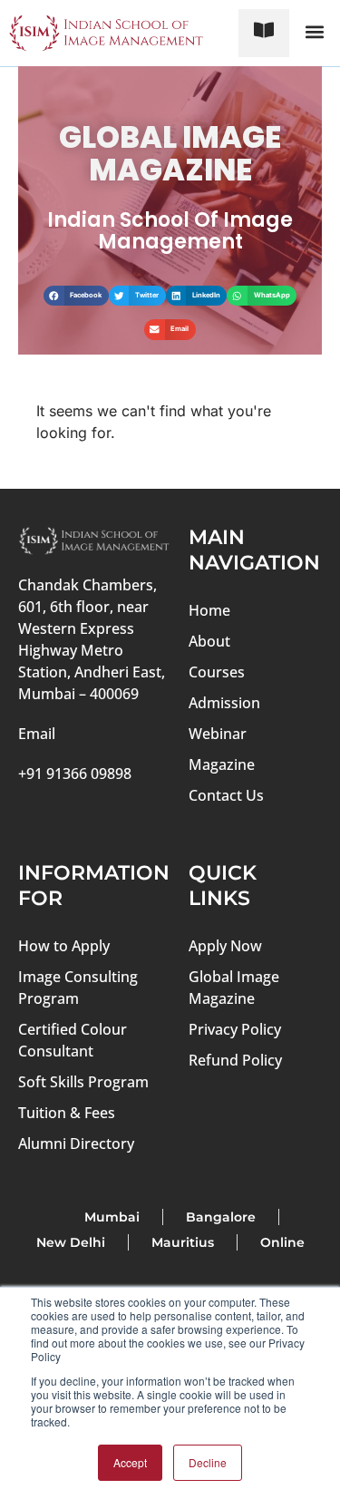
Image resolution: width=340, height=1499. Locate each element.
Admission (224, 703)
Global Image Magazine (234, 987)
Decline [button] (208, 1462)
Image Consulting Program (78, 987)
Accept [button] (130, 1462)
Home (209, 610)
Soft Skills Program (83, 1082)
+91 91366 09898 (74, 774)
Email (36, 734)
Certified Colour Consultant (72, 1040)
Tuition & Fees (66, 1113)
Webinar (218, 734)
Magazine (222, 764)
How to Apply (64, 946)
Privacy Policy (235, 1029)
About (209, 641)
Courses (217, 672)
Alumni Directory (76, 1143)
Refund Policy (235, 1060)
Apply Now (225, 946)
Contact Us (226, 795)
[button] (314, 32)
